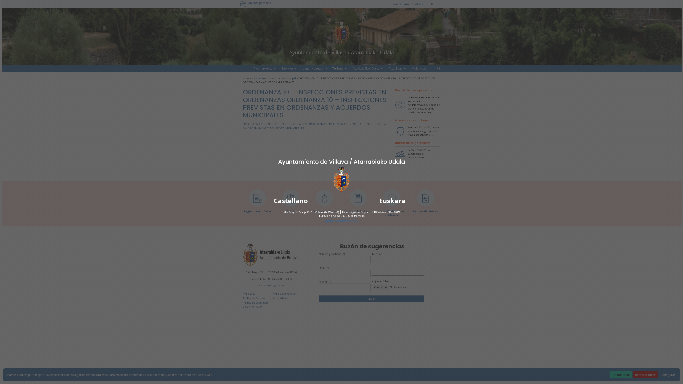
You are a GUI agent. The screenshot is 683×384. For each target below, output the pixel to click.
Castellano (291, 200)
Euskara (392, 200)
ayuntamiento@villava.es (341, 221)
